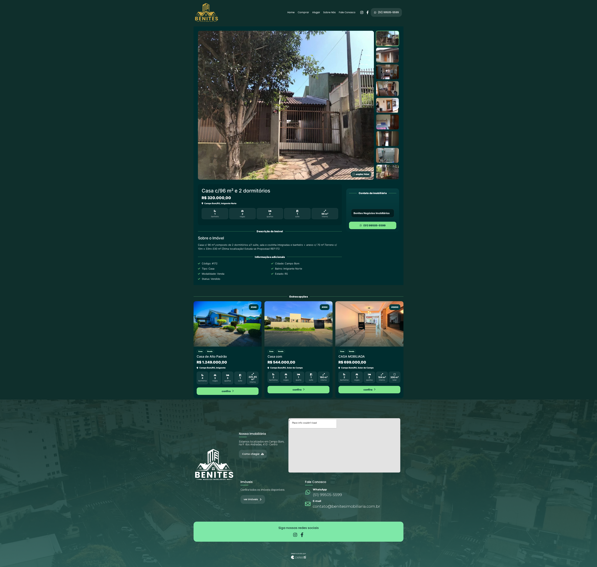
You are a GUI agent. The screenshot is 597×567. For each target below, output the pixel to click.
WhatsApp (320, 489)
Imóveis (247, 482)
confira (226, 391)
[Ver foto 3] (387, 72)
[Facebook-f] (367, 12)
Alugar (316, 12)
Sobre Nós (329, 12)
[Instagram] (361, 12)
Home (291, 12)
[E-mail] (307, 504)
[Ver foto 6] (387, 122)
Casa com (275, 356)
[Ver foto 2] (387, 55)
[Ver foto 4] (387, 88)
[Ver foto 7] (387, 138)
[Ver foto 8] (387, 155)
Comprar (303, 12)
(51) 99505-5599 (374, 225)
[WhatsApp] (307, 492)
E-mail (317, 501)
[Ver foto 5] (387, 105)
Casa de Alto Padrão (212, 356)
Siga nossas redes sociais (298, 528)
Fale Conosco (347, 12)
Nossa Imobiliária (252, 434)
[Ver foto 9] (387, 172)
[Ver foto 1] (387, 38)
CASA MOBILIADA (351, 356)
